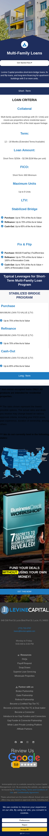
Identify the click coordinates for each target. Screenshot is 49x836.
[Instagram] (27, 741)
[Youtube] (21, 741)
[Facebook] (15, 741)
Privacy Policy (20, 790)
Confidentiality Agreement (28, 792)
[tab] (24, 91)
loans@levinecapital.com (24, 631)
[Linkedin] (33, 741)
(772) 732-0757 (24, 628)
